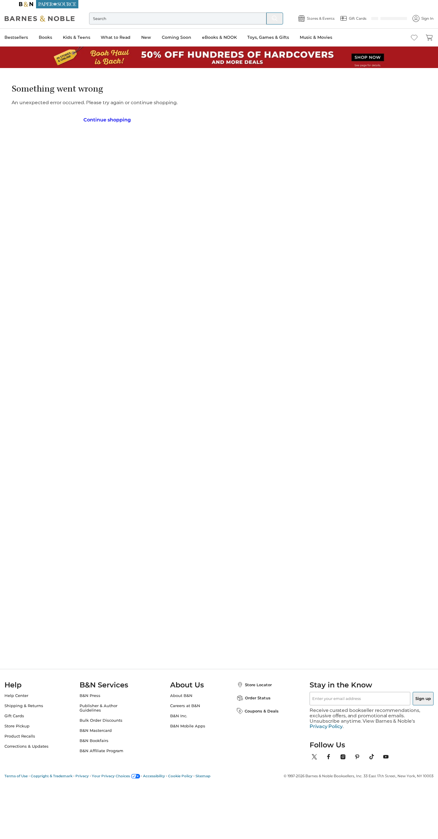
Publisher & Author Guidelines (104, 706)
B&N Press (96, 694)
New (158, 37)
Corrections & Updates (38, 744)
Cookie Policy (192, 768)
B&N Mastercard (102, 729)
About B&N (181, 694)
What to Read (127, 37)
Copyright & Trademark (63, 768)
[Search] (262, 18)
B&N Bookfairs (100, 739)
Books (57, 37)
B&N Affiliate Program (107, 749)
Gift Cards (26, 714)
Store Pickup (28, 724)
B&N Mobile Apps (187, 724)
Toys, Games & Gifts (280, 37)
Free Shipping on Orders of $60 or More (219, 4)
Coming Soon (188, 37)
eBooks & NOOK (231, 37)
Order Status (252, 696)
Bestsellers (28, 37)
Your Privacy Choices (123, 768)
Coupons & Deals (256, 709)
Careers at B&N (185, 704)
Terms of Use (28, 768)
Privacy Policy (326, 719)
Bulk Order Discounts (107, 718)
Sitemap (214, 768)
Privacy (94, 768)
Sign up (409, 696)
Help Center (28, 694)
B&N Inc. (178, 714)
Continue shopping (107, 117)
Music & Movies (328, 37)
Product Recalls (31, 734)
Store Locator (252, 683)
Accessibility (166, 768)
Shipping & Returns (35, 704)
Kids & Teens (88, 37)
